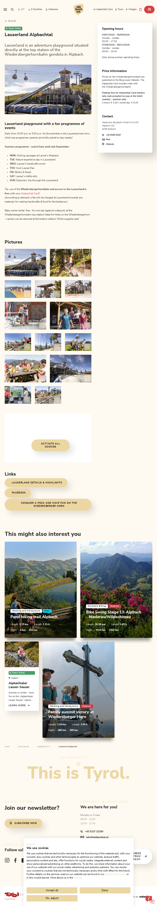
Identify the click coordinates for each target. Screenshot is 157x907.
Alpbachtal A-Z (43, 747)
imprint (77, 877)
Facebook (19, 493)
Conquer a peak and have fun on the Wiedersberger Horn (49, 504)
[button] (33, 844)
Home (7, 747)
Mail (108, 139)
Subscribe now (26, 823)
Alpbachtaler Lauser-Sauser (19, 685)
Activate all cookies (50, 445)
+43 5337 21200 (94, 831)
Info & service (23, 747)
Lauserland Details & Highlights (37, 483)
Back (12, 21)
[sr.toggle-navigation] (5, 9)
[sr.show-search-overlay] (12, 9)
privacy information (115, 874)
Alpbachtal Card (30, 193)
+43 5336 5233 (113, 135)
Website (110, 144)
